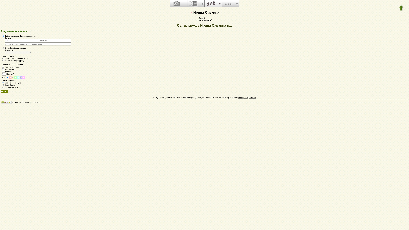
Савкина (212, 12)
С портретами (9, 69)
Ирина (198, 12)
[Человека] (176, 3)
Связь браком (10, 85)
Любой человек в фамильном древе (20, 36)
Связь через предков (12, 83)
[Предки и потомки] (193, 3)
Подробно (8, 71)
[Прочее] (228, 3)
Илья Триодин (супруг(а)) (14, 61)
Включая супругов (11, 67)
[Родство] (211, 3)
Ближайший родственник (15, 48)
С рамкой (10, 74)
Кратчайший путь (11, 87)
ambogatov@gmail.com (247, 98)
